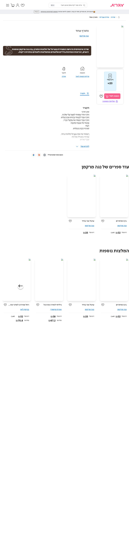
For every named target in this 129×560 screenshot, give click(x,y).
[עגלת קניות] (13, 5)
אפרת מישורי (56, 309)
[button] (8, 5)
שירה (113, 17)
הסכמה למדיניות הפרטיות (49, 12)
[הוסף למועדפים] (101, 96)
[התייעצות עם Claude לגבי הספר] (39, 155)
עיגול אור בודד (88, 221)
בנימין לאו (24, 309)
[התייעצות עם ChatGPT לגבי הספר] (44, 155)
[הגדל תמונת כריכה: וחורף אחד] (110, 46)
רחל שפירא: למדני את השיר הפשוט (18, 305)
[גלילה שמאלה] (20, 286)
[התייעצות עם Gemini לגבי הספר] (33, 155)
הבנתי (37, 12)
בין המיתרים (121, 221)
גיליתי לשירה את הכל (52, 305)
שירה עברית (104, 17)
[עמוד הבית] (118, 17)
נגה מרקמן (84, 36)
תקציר (82, 93)
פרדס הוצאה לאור (82, 76)
